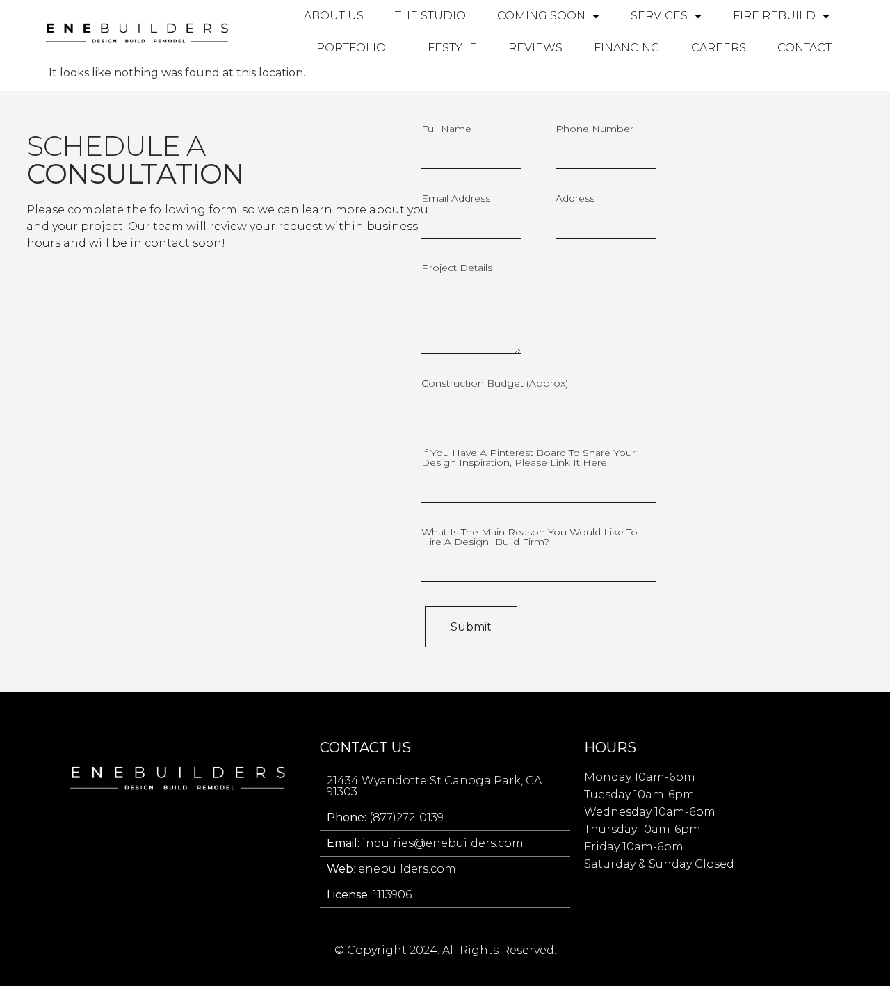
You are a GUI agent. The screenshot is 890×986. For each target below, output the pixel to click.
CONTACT (804, 47)
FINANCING (627, 47)
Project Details (456, 268)
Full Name (446, 129)
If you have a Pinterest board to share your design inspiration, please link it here (528, 458)
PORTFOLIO (351, 47)
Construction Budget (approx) (494, 383)
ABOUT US (334, 15)
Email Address (455, 198)
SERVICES (659, 15)
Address (575, 198)
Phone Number (594, 129)
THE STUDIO (430, 15)
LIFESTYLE (447, 47)
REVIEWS (535, 47)
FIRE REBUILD (774, 15)
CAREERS (718, 47)
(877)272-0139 (385, 817)
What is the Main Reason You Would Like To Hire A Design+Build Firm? (529, 537)
